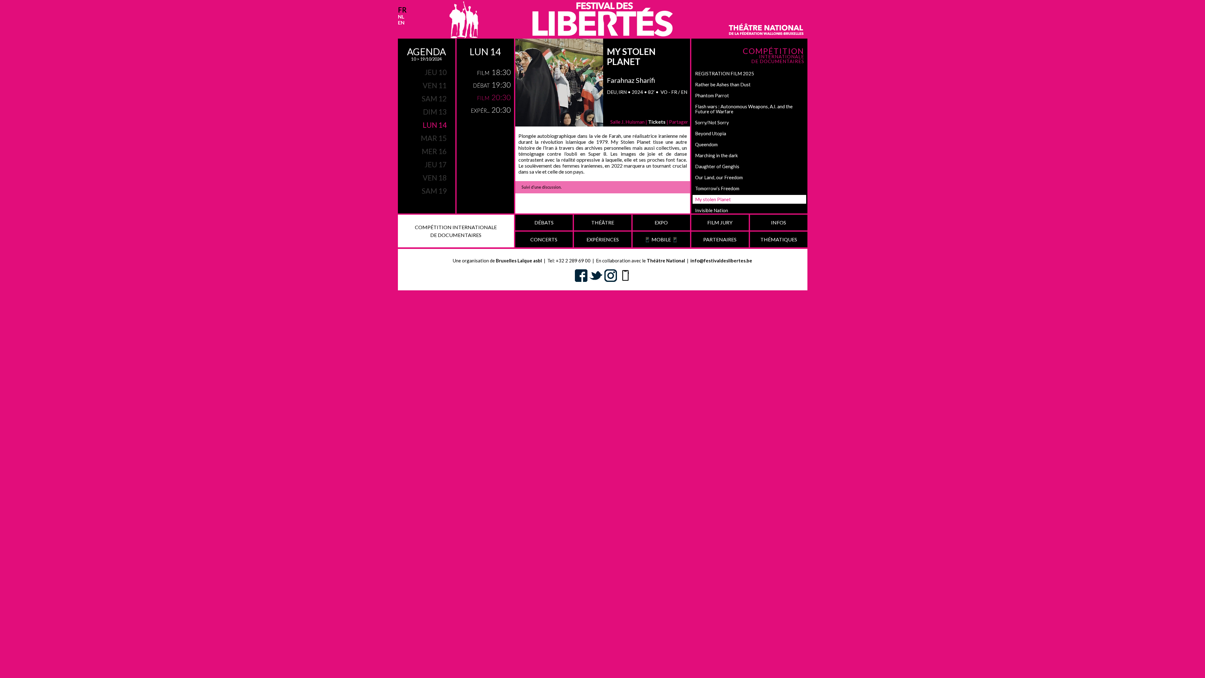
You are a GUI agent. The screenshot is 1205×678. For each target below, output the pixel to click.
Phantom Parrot (712, 95)
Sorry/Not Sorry (712, 122)
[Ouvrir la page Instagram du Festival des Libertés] (610, 275)
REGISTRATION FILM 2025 (724, 73)
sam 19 (434, 191)
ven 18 (435, 177)
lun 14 (435, 125)
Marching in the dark (716, 155)
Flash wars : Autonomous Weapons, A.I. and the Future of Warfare (744, 109)
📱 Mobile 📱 (661, 239)
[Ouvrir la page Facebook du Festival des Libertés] (581, 275)
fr (402, 10)
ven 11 (435, 85)
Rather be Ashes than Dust (723, 84)
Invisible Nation (711, 210)
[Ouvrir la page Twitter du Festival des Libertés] (596, 275)
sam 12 (434, 98)
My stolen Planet (713, 199)
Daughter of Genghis (717, 166)
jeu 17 (436, 164)
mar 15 (434, 138)
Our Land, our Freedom (719, 177)
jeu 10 (436, 72)
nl (401, 16)
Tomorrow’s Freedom (717, 188)
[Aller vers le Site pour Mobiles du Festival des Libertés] (625, 275)
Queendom (706, 144)
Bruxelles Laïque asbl (519, 260)
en (401, 22)
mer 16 (434, 151)
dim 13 (435, 112)
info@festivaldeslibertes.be (721, 260)
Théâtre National (666, 260)
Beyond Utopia (710, 133)
